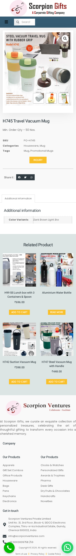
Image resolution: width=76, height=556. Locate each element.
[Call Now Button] (9, 547)
